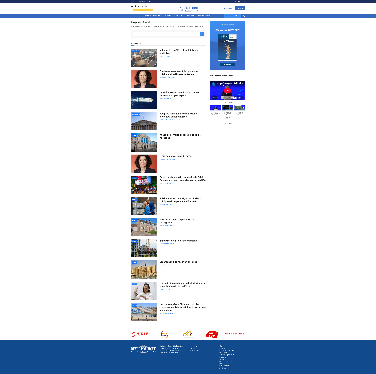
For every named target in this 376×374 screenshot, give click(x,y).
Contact (133, 1)
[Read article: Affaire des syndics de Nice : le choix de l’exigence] (144, 142)
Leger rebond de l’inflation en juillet (178, 262)
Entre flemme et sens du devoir (176, 156)
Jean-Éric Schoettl (168, 119)
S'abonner (240, 8)
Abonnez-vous (141, 1)
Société (176, 16)
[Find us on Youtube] (132, 6)
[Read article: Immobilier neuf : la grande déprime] (144, 248)
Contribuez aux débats (232, 16)
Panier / (241, 1)
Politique (148, 16)
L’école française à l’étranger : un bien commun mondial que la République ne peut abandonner (183, 307)
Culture (221, 346)
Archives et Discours (204, 16)
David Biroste (166, 289)
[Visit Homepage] (188, 8)
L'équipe (192, 348)
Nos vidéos (222, 368)
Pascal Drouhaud (167, 183)
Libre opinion (223, 357)
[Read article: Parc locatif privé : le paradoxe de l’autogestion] (144, 227)
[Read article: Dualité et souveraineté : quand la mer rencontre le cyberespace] (144, 100)
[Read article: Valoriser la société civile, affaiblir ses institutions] (144, 58)
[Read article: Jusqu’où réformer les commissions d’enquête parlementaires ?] (144, 121)
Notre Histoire (193, 346)
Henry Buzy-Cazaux (168, 141)
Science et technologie (226, 361)
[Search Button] (244, 16)
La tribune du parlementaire (227, 355)
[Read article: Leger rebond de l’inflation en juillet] (144, 269)
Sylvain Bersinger (167, 265)
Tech (182, 16)
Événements (190, 16)
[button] (230, 102)
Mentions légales (194, 350)
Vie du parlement (224, 366)
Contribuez (149, 1)
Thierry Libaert (167, 56)
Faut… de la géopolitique (226, 350)
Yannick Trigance (167, 313)
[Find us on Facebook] (135, 6)
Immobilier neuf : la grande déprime (178, 240)
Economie (168, 16)
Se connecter (228, 8)
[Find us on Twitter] (139, 6)
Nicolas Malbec (167, 98)
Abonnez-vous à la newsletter (143, 10)
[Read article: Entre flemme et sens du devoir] (144, 164)
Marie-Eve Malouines (168, 77)
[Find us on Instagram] (142, 6)
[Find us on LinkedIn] (145, 6)
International (157, 16)
